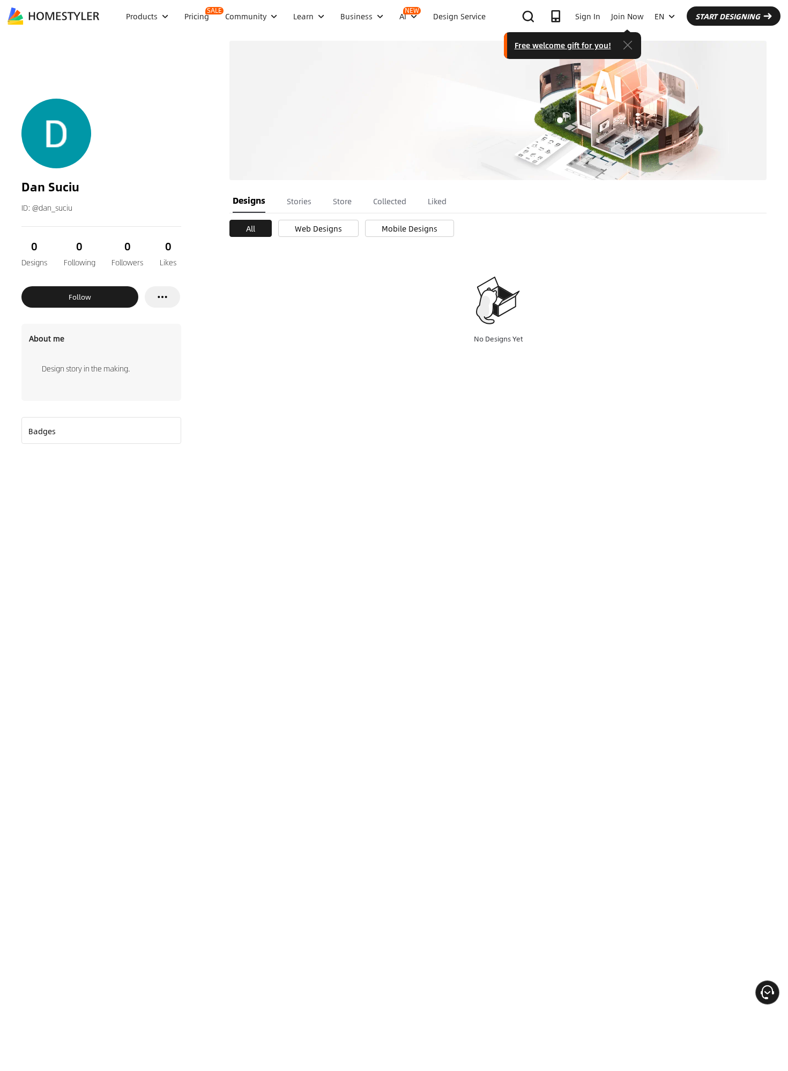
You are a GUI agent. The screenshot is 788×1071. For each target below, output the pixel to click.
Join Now (627, 16)
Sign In (587, 16)
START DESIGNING (727, 16)
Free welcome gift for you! (563, 45)
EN (659, 16)
